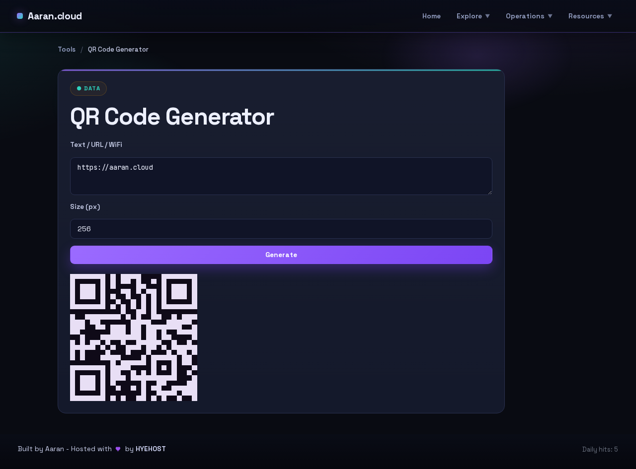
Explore (469, 15)
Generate (281, 255)
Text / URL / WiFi (96, 144)
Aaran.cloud (55, 16)
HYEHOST (151, 449)
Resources (586, 15)
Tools (67, 49)
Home (431, 15)
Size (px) (85, 206)
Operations (525, 15)
